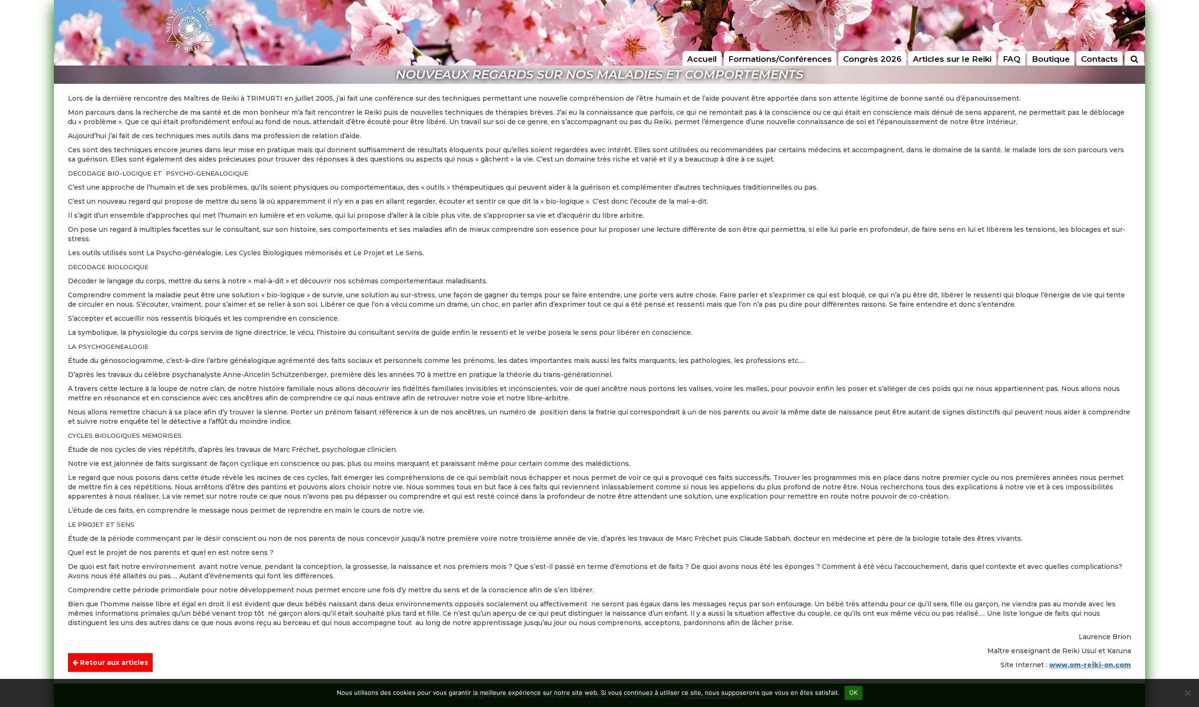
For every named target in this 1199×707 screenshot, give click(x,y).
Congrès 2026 (872, 59)
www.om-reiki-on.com (1090, 665)
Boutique (1051, 59)
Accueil (702, 59)
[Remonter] (1182, 664)
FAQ (1012, 59)
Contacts (1099, 59)
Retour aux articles (113, 662)
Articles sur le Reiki (952, 59)
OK (853, 692)
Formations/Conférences (780, 59)
